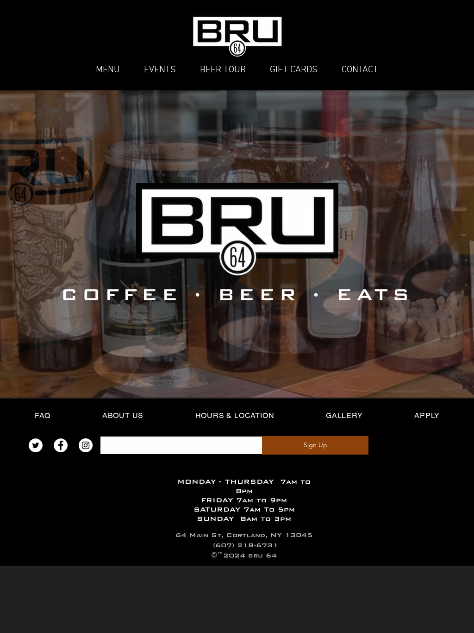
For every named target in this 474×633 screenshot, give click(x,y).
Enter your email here (131, 430)
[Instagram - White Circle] (86, 445)
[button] (294, 70)
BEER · (271, 294)
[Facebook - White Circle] (61, 445)
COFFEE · (133, 294)
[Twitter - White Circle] (36, 445)
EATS (374, 294)
